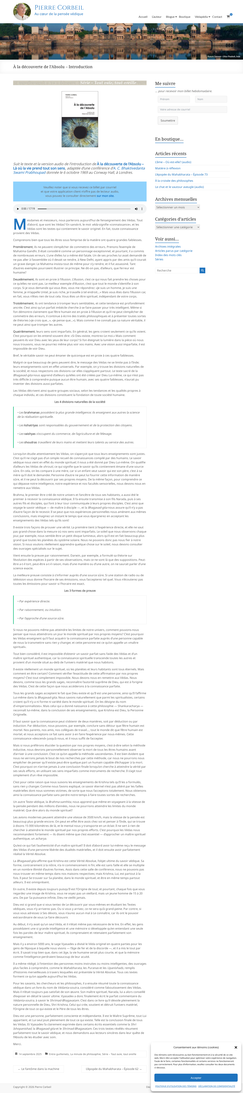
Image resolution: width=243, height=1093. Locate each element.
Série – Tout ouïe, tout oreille (119, 1054)
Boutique (184, 16)
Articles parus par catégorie (173, 251)
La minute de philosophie (85, 1054)
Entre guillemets (59, 1054)
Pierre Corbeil (59, 7)
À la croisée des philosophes (174, 181)
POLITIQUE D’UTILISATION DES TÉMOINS (176, 1086)
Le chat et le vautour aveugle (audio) (179, 187)
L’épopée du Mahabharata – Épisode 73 (181, 174)
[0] (228, 16)
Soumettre (168, 120)
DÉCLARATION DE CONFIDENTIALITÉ (216, 1086)
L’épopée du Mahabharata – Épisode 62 (114, 1069)
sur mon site (105, 196)
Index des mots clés (168, 255)
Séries (159, 259)
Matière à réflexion (168, 168)
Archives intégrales (168, 246)
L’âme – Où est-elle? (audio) (173, 162)
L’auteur (157, 16)
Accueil (143, 16)
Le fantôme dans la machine (38, 1069)
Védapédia (201, 16)
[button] (236, 1047)
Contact (217, 16)
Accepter (196, 1078)
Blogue (170, 16)
